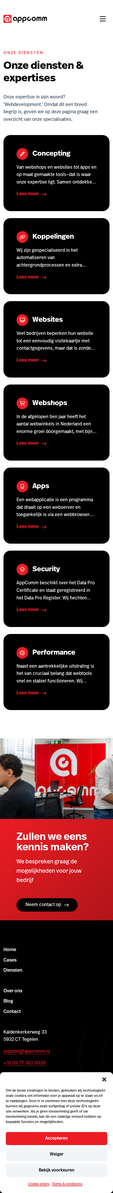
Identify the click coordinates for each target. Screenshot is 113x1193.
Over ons (12, 991)
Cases (10, 960)
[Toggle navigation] (103, 19)
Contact (12, 1011)
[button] (104, 1079)
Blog (8, 1001)
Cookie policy (38, 1184)
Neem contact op (43, 905)
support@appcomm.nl (26, 1051)
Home (9, 950)
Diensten (12, 970)
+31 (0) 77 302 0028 (24, 1063)
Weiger (56, 1154)
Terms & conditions (67, 1184)
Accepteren (56, 1138)
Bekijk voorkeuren (56, 1170)
